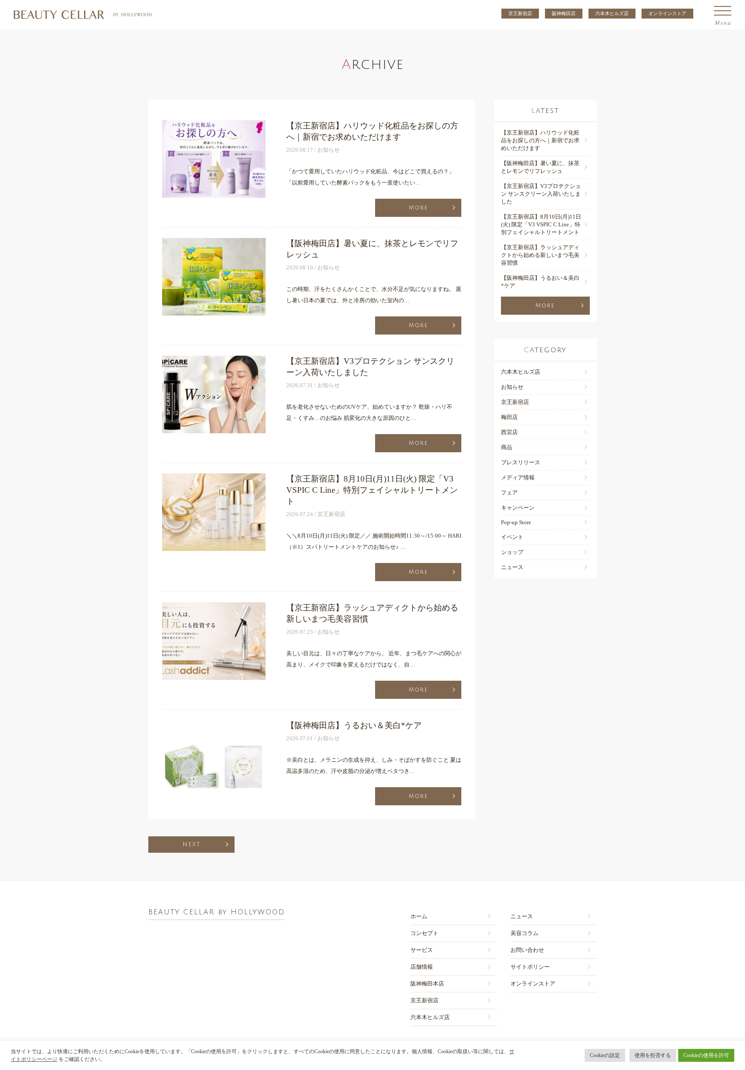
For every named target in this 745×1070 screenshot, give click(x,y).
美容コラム (524, 933)
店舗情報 (421, 967)
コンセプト (424, 933)
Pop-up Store (516, 522)
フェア (509, 492)
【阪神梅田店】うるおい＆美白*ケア (540, 282)
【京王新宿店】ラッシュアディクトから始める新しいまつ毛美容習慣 (540, 255)
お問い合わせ (527, 950)
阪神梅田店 (564, 13)
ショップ (512, 552)
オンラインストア (667, 13)
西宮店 (509, 432)
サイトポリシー (530, 967)
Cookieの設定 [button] (605, 1055)
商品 (506, 447)
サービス (421, 950)
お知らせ (512, 387)
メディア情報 (518, 477)
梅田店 (509, 417)
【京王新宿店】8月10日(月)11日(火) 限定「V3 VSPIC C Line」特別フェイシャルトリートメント (541, 224)
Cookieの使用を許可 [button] (706, 1055)
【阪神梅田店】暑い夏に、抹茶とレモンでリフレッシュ (540, 167)
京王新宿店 (520, 13)
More (418, 208)
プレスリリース (520, 462)
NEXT (191, 845)
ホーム (418, 916)
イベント (512, 537)
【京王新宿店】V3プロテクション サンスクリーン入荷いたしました (541, 194)
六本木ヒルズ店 (612, 13)
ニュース (512, 567)
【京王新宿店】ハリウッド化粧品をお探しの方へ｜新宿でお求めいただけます (540, 140)
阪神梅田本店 (427, 983)
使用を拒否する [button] (653, 1055)
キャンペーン (518, 507)
